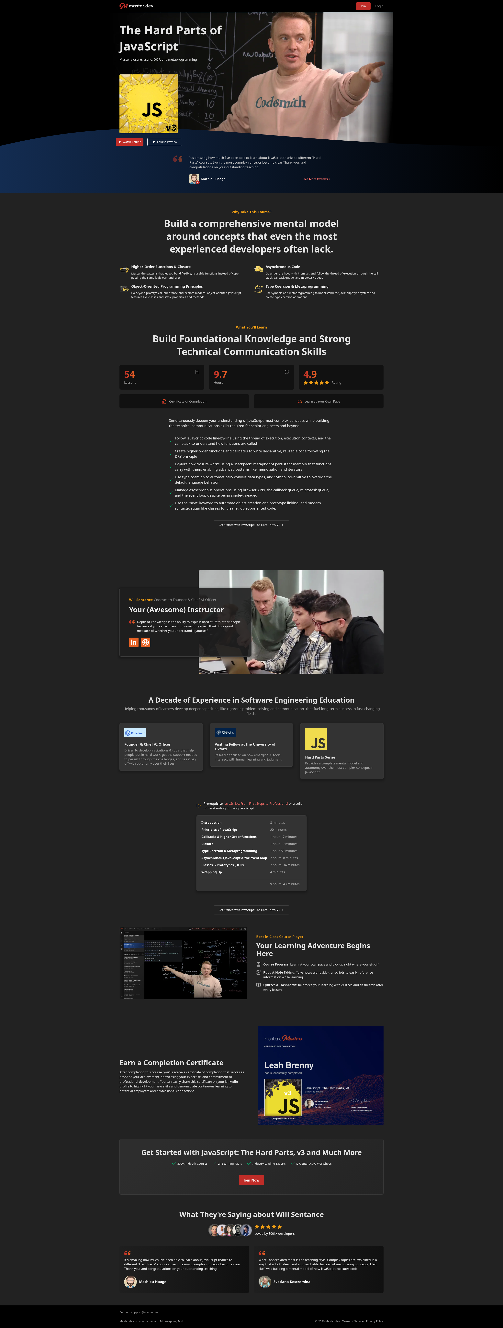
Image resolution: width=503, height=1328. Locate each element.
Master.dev (136, 6)
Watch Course (132, 142)
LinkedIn (134, 642)
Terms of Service (353, 1321)
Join (363, 6)
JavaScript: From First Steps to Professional (256, 803)
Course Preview (167, 142)
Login (379, 6)
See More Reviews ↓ (317, 179)
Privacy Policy (375, 1321)
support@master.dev (144, 1312)
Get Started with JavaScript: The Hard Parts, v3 (249, 525)
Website (145, 642)
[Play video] (251, 79)
